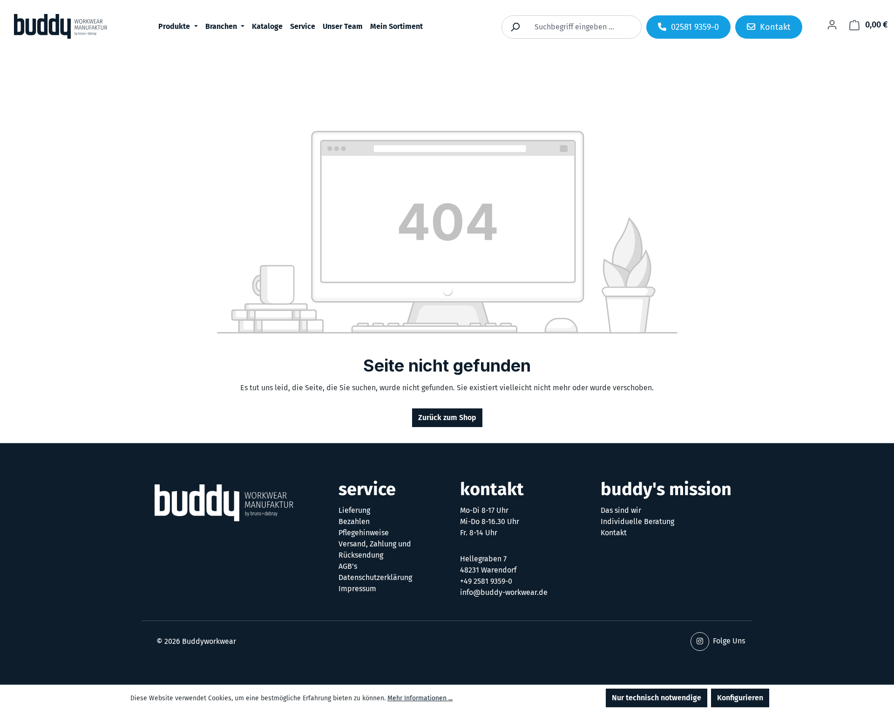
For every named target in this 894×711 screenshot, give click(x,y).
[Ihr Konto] (832, 24)
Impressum (357, 588)
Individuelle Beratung (637, 521)
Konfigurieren (740, 697)
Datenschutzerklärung (375, 577)
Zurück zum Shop (447, 417)
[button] (700, 641)
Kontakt (614, 532)
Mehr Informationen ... (420, 698)
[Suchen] (515, 27)
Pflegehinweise (364, 532)
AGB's (348, 566)
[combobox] (582, 27)
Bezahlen (354, 521)
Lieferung (354, 510)
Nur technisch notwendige (656, 697)
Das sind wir (621, 510)
